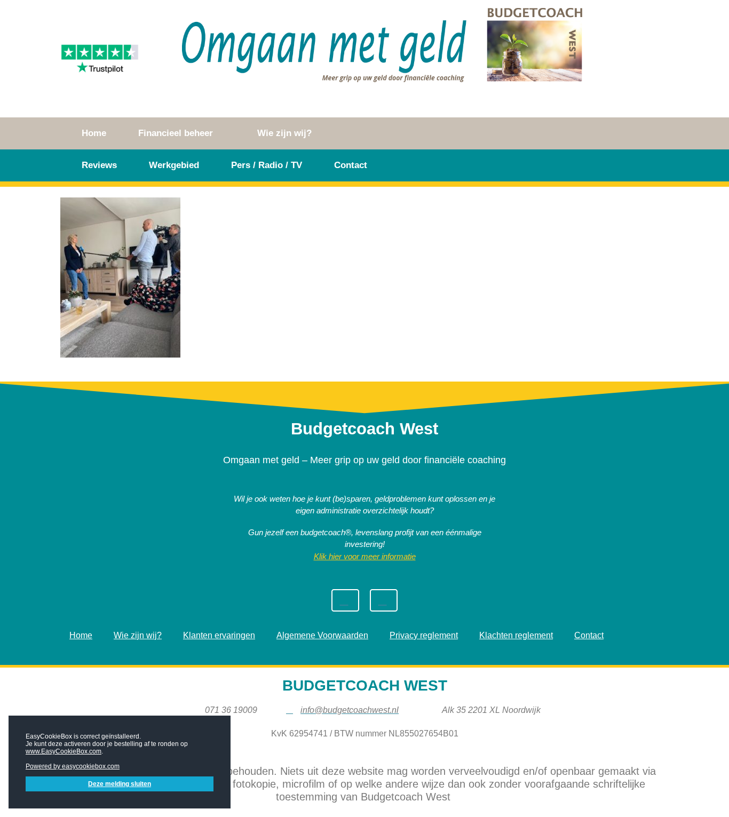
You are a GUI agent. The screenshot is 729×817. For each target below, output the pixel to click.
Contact (350, 165)
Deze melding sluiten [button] (119, 784)
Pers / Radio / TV (266, 165)
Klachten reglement (516, 635)
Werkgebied (174, 165)
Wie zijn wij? (284, 133)
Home (94, 133)
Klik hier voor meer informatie (365, 556)
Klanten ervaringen (219, 635)
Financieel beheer (175, 133)
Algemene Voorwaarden (322, 635)
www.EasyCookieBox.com (63, 751)
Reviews (99, 165)
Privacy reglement (424, 635)
